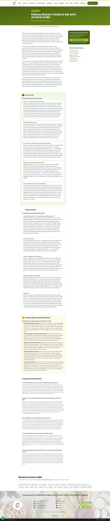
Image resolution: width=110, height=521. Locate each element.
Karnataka (56, 486)
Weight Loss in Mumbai (46, 517)
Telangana (66, 487)
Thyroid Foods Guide (74, 53)
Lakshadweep (70, 486)
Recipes (76, 3)
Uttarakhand (82, 487)
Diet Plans (61, 3)
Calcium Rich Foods (74, 59)
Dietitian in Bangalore (55, 517)
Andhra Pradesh (35, 484)
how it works (32, 3)
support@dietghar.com (41, 505)
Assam (49, 484)
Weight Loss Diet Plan (28, 517)
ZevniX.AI (103, 519)
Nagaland (31, 487)
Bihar (53, 484)
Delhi (88, 484)
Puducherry (41, 487)
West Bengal (89, 487)
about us (25, 3)
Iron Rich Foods (73, 58)
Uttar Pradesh (76, 487)
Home (32, 26)
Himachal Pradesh (33, 486)
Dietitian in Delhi (37, 517)
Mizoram (26, 487)
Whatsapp (38, 503)
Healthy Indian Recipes (65, 517)
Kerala (60, 486)
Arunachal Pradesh (43, 484)
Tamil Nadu (60, 487)
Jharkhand (50, 486)
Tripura (70, 487)
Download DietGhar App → (79, 40)
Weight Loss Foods (73, 55)
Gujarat (22, 486)
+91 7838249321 (38, 501)
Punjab (46, 487)
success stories (41, 3)
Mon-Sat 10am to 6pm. (41, 507)
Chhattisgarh (64, 484)
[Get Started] (96, 3)
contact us (83, 3)
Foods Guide (83, 517)
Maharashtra (84, 486)
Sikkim (55, 487)
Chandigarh (57, 484)
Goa (19, 486)
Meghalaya (21, 487)
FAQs (67, 3)
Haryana (27, 486)
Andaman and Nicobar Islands (24, 484)
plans (56, 3)
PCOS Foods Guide (73, 50)
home (19, 3)
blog (71, 3)
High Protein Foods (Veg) (75, 56)
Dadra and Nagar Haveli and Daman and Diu (76, 484)
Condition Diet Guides (75, 517)
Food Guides (36, 26)
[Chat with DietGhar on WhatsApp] (2, 518)
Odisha (36, 487)
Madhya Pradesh (77, 486)
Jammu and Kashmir (43, 486)
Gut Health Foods (73, 61)
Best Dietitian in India (19, 517)
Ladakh (64, 486)
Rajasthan (51, 487)
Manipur (90, 486)
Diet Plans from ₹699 (90, 517)
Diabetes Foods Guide (74, 51)
